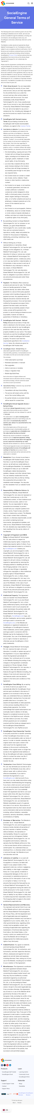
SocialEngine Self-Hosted (9, 1072)
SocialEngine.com (11, 548)
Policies (19, 1102)
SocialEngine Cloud (7, 1074)
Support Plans (6, 1088)
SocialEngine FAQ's (24, 1077)
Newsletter (22, 1086)
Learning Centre (23, 1072)
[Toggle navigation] (32, 3)
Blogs (20, 1083)
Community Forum (24, 1074)
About (14, 1102)
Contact (4, 1086)
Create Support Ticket (8, 1083)
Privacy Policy (13, 55)
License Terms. (25, 126)
